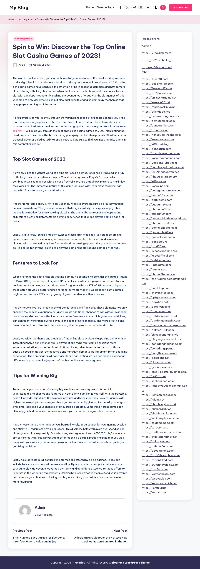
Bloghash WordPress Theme (130, 562)
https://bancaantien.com (158, 125)
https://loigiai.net (153, 399)
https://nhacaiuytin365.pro (159, 176)
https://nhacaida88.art (157, 209)
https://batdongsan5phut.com (161, 320)
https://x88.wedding (155, 144)
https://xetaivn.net (154, 492)
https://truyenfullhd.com (157, 460)
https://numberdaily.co (156, 409)
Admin (40, 507)
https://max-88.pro (154, 269)
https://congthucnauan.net (159, 353)
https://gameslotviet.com (158, 237)
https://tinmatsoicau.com (158, 121)
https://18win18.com (155, 79)
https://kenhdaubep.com (158, 381)
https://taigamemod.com (158, 423)
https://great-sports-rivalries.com (164, 371)
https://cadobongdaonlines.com (163, 167)
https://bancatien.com (156, 148)
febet (145, 72)
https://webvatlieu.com (157, 478)
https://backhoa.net (155, 302)
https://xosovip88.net (156, 102)
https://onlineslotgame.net (159, 97)
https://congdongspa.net (158, 348)
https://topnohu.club (155, 130)
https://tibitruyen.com (156, 441)
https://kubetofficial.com (158, 255)
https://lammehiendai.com (159, 395)
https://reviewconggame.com (161, 116)
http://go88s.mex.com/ (157, 67)
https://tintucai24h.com (157, 446)
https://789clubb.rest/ (156, 53)
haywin (146, 45)
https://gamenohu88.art (157, 232)
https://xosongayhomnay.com (161, 158)
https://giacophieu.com (157, 367)
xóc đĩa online (151, 38)
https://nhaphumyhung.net (159, 404)
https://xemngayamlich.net (159, 483)
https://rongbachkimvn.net (159, 107)
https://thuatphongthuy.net (159, 436)
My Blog (18, 7)
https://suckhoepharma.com (160, 418)
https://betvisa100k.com (158, 330)
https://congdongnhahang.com (162, 344)
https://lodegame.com (156, 265)
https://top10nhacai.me (157, 93)
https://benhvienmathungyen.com (164, 325)
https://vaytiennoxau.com (158, 474)
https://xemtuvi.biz (154, 488)
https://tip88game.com (157, 200)
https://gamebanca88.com (159, 227)
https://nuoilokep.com (156, 288)
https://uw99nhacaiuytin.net (160, 172)
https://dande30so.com (157, 195)
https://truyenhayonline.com (160, 464)
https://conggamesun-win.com (162, 190)
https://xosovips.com (156, 186)
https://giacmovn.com (156, 362)
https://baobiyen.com (156, 306)
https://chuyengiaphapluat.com (162, 339)
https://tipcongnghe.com (158, 450)
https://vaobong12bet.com (159, 162)
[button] (180, 7)
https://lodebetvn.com (156, 260)
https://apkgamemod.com (159, 297)
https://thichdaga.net (156, 111)
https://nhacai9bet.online (158, 274)
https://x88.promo (154, 181)
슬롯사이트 (19, 130)
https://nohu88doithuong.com (161, 134)
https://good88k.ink (155, 241)
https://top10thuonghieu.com (161, 455)
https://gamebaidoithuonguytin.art (164, 218)
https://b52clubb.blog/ (157, 60)
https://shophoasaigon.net (159, 413)
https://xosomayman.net (158, 139)
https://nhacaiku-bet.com (158, 223)
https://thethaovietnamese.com (162, 432)
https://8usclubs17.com (157, 88)
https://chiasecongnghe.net (160, 334)
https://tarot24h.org (155, 427)
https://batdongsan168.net (159, 316)
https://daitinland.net (155, 357)
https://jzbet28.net (154, 246)
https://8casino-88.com (157, 83)
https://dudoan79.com (156, 204)
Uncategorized (23, 38)
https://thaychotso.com (157, 292)
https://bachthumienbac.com (161, 153)
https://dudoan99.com (156, 213)
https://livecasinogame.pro (159, 251)
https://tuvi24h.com (155, 469)
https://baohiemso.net (156, 311)
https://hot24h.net (154, 376)
